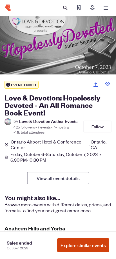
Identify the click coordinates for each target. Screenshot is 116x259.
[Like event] (107, 84)
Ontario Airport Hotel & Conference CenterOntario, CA (58, 144)
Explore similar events (83, 245)
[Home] (8, 8)
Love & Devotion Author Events (48, 121)
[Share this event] (95, 84)
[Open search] (65, 8)
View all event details (58, 178)
